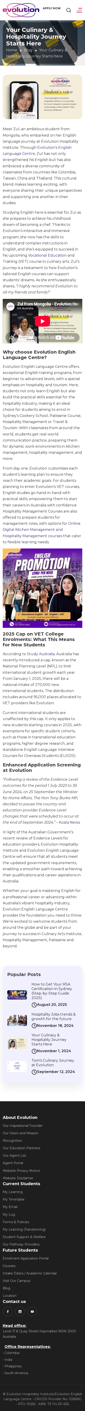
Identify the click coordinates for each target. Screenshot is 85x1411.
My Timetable (13, 1199)
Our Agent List (14, 1155)
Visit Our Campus (16, 1281)
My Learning (13, 1192)
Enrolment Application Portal (26, 1258)
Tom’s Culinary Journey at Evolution (53, 1062)
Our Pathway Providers (21, 1244)
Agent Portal (13, 1163)
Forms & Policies (16, 1222)
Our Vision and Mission (20, 1133)
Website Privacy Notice (21, 1171)
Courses (9, 1266)
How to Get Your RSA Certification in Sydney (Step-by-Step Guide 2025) (52, 991)
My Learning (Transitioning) (24, 1229)
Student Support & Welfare (24, 1237)
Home (11, 50)
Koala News (69, 822)
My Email (10, 1207)
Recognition (12, 1141)
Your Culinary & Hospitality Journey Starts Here (49, 1039)
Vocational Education (47, 255)
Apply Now (52, 8)
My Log (9, 1214)
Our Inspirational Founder (23, 1126)
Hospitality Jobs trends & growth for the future (54, 1016)
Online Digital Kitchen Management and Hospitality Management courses (41, 529)
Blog (28, 50)
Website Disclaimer (18, 1178)
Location (10, 1296)
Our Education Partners (21, 1148)
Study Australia (41, 654)
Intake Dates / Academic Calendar (30, 1273)
